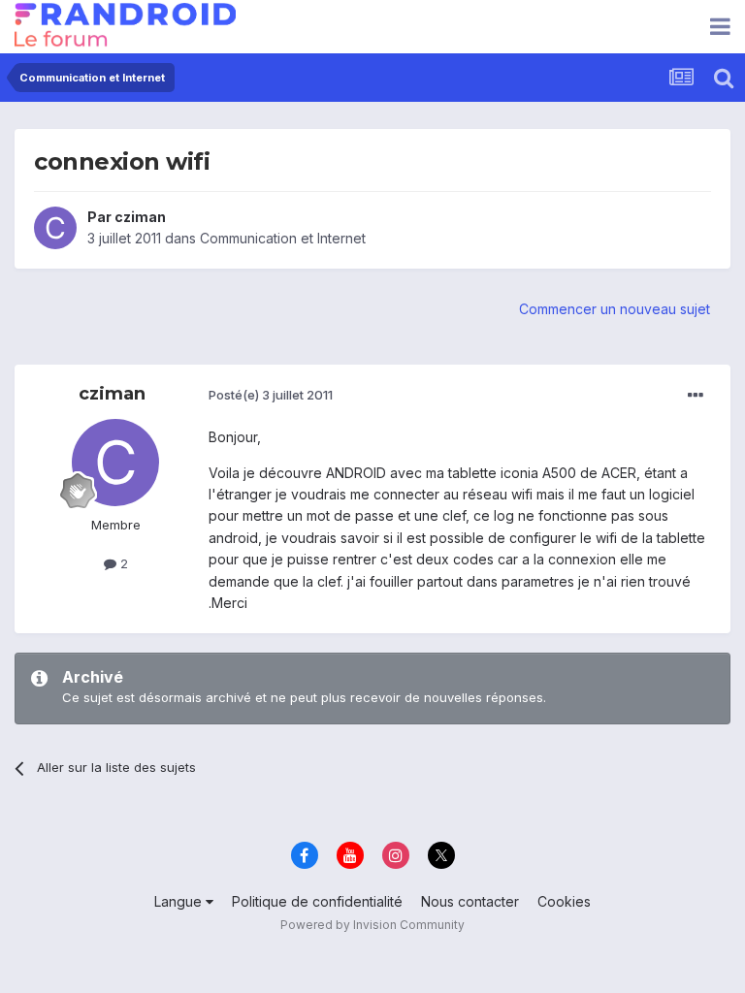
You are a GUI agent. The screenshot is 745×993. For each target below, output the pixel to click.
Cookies (564, 901)
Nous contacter (470, 901)
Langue (180, 901)
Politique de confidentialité (317, 901)
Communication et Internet (283, 238)
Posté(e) (271, 394)
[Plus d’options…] (695, 395)
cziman (140, 216)
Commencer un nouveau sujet (614, 309)
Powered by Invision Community (372, 924)
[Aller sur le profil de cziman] (55, 228)
